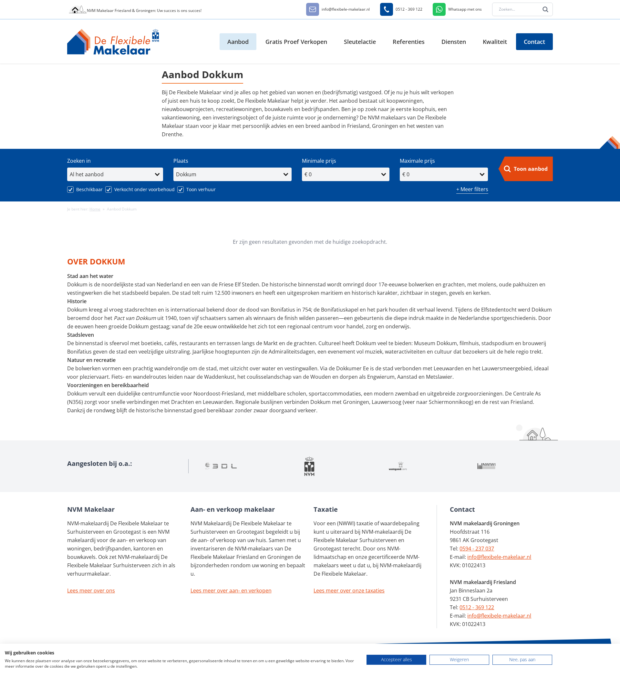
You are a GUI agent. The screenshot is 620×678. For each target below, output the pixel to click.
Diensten (453, 42)
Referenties (409, 42)
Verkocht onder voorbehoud (144, 189)
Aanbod (238, 42)
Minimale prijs (319, 160)
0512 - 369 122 (477, 607)
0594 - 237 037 (477, 548)
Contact (534, 42)
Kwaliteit (495, 42)
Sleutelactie (360, 42)
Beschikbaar (89, 189)
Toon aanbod (531, 168)
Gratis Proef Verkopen (296, 42)
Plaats (180, 160)
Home (94, 209)
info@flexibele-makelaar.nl (499, 556)
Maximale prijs (417, 160)
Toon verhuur (201, 189)
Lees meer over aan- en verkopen (231, 590)
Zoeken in (79, 160)
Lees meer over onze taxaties (349, 590)
